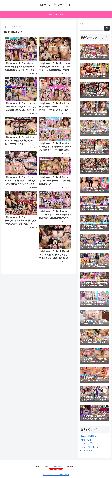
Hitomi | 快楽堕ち (87, 443)
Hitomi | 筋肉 (85, 440)
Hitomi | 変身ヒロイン (89, 447)
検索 (82, 24)
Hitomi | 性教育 (86, 450)
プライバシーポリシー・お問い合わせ (56, 475)
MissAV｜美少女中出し (55, 466)
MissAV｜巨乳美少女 (89, 436)
